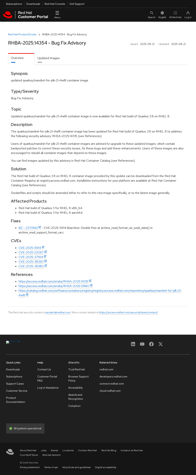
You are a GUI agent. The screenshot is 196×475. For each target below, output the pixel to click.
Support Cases (15, 383)
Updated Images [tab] (49, 58)
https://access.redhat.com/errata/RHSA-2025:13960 (54, 286)
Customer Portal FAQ (47, 378)
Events (54, 450)
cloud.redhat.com (110, 390)
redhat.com (106, 369)
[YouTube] (142, 345)
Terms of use (51, 467)
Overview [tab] (17, 58)
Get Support (76, 4)
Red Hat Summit (51, 455)
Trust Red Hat (76, 369)
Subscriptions (14, 4)
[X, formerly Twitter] (160, 345)
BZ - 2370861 (28, 228)
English (162, 17)
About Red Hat (28, 450)
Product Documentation (15, 400)
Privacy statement (30, 467)
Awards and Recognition (75, 397)
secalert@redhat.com (57, 312)
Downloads (33, 4)
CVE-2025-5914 (30, 248)
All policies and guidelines (76, 467)
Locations (68, 450)
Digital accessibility (105, 467)
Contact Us (44, 369)
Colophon (74, 406)
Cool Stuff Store (29, 455)
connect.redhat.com (112, 383)
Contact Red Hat (87, 450)
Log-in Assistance (48, 387)
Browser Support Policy (78, 378)
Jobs (43, 450)
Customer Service (16, 390)
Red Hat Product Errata (22, 34)
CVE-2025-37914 (31, 257)
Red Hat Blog (108, 450)
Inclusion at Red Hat (132, 450)
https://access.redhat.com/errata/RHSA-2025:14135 (53, 281)
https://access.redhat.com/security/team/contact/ (128, 312)
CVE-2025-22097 (31, 252)
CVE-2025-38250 (31, 262)
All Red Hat (175, 17)
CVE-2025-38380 (31, 266)
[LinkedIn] (133, 345)
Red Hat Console (55, 4)
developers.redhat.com (113, 376)
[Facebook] (151, 345)
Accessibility (75, 387)
